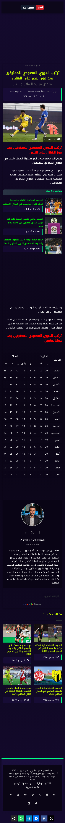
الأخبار (27, 65)
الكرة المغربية (33, 787)
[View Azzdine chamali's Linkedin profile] (25, 532)
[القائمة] (5, 9)
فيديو (17, 783)
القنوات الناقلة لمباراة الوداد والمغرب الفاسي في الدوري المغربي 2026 (48, 691)
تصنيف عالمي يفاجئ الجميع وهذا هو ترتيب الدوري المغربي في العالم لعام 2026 (25, 223)
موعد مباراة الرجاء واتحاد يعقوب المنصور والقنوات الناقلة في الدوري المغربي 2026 (23, 242)
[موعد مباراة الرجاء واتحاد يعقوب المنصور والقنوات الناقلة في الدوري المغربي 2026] (53, 246)
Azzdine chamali (34, 91)
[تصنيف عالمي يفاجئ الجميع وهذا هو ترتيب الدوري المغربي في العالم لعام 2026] (53, 225)
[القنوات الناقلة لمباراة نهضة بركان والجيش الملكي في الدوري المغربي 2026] (48, 633)
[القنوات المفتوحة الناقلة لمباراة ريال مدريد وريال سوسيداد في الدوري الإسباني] (53, 206)
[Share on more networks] (14, 818)
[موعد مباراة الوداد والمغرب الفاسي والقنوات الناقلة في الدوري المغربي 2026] (17, 676)
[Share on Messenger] (36, 818)
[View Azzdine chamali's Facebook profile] (39, 532)
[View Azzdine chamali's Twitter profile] (32, 532)
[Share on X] (51, 818)
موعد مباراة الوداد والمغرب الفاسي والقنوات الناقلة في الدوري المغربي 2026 (18, 691)
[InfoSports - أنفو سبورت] (32, 7)
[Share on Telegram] (29, 818)
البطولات (39, 783)
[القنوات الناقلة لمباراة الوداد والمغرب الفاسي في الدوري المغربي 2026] (48, 676)
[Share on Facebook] (44, 818)
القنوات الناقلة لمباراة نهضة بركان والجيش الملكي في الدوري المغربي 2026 (48, 648)
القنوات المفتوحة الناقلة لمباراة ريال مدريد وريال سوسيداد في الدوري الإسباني (23, 202)
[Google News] (32, 604)
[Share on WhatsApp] (21, 818)
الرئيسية (35, 65)
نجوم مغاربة (27, 783)
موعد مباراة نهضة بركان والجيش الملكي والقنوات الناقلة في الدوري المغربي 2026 (19, 649)
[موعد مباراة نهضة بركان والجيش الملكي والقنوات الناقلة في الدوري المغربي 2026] (17, 633)
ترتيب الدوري (51, 596)
